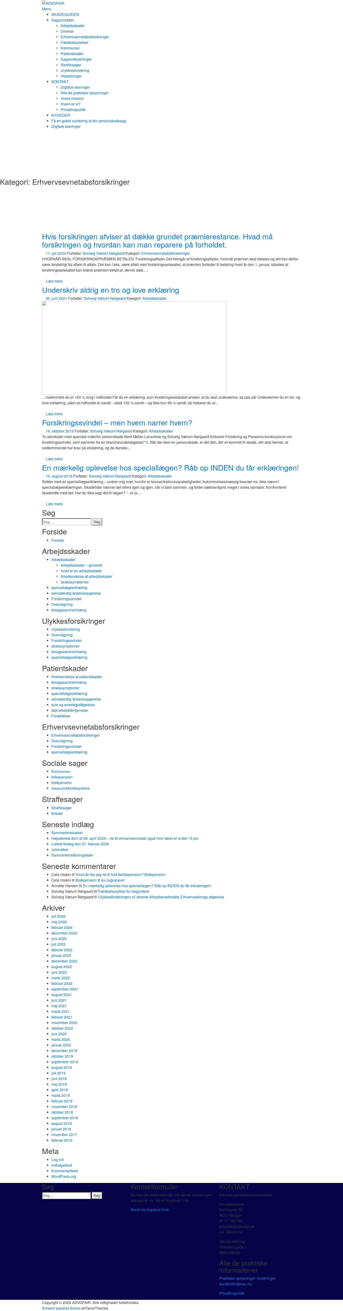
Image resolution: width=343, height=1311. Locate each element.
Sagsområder (62, 20)
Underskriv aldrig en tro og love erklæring (110, 289)
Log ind (57, 1159)
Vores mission (72, 98)
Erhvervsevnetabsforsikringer (85, 36)
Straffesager (71, 64)
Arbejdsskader (73, 25)
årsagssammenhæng (68, 610)
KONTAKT (60, 81)
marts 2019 (60, 1095)
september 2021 (64, 989)
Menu (46, 8)
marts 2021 (60, 1011)
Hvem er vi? (70, 104)
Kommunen (70, 48)
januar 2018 (61, 1129)
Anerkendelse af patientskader (76, 676)
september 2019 (64, 1061)
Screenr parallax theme (61, 1308)
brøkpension (61, 782)
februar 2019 (61, 1101)
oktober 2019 (62, 1056)
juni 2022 (59, 972)
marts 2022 (60, 977)
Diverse (67, 31)
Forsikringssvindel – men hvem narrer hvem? (117, 422)
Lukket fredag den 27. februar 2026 (80, 844)
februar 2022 (61, 983)
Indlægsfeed (61, 1165)
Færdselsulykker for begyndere (123, 891)
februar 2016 (61, 1140)
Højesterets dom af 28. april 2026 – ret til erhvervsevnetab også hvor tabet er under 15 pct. (125, 838)
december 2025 (64, 933)
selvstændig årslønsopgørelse (76, 593)
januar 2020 (61, 1045)
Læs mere (54, 281)
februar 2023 (61, 949)
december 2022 (64, 961)
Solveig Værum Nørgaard (104, 253)
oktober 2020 (62, 1028)
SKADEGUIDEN (65, 14)
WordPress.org (63, 1176)
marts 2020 (60, 1039)
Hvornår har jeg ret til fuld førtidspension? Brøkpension (120, 874)
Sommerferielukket (66, 832)
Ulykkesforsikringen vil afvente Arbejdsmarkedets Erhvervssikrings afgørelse (161, 897)
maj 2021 (59, 1005)
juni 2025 (59, 938)
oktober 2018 (62, 1112)
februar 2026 (61, 927)
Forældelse (60, 715)
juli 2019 (58, 1073)
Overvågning (62, 604)
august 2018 (61, 1123)
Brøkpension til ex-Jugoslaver (100, 880)
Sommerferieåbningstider (72, 855)
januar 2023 (61, 955)
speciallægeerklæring (69, 587)
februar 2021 (61, 1017)
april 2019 (59, 1089)
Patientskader (72, 53)
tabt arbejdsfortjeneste (69, 710)
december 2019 (64, 1050)
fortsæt (57, 813)
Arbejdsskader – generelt (81, 565)
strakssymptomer (75, 582)
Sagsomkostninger (76, 59)
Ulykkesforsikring (75, 70)
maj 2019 (59, 1084)
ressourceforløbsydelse (70, 788)
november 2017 (64, 1134)
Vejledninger (71, 76)
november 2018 (64, 1106)
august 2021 (61, 994)
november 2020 (64, 1022)
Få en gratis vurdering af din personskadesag (88, 120)
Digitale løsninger (75, 87)
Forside (57, 540)
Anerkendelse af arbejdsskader (86, 576)
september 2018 (64, 1117)
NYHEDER (60, 115)
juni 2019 (59, 1078)
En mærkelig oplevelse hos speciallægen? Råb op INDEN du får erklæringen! (170, 467)
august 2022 (61, 966)
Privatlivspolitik (73, 109)
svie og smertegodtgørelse (73, 704)
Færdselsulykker (74, 42)
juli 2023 (58, 944)
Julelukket (59, 849)
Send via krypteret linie (149, 1209)
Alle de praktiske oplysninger (84, 92)
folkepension (62, 777)
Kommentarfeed (64, 1170)
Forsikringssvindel (66, 598)
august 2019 (61, 1067)
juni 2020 (59, 1033)
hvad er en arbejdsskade (81, 570)
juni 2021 (59, 1000)
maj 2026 (59, 921)
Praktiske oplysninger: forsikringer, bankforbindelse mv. (247, 1281)
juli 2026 (58, 916)
